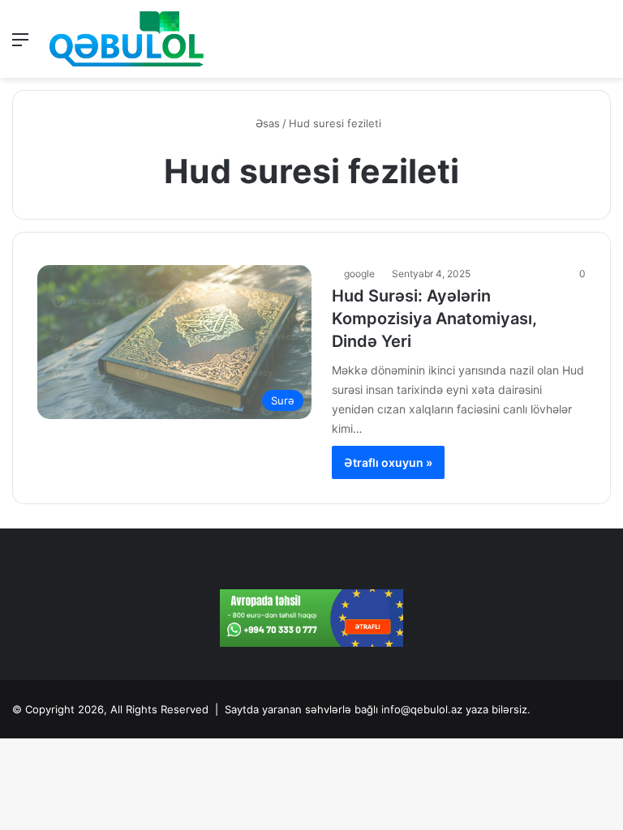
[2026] (126, 38)
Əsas (266, 123)
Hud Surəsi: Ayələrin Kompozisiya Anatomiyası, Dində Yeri (434, 318)
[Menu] (20, 45)
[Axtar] (603, 45)
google (359, 273)
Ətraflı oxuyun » (388, 462)
